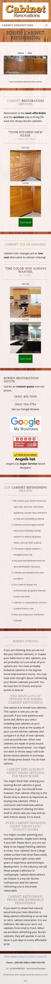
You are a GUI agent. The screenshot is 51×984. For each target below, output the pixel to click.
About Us (23, 956)
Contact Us (42, 956)
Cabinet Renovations (17, 25)
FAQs (32, 956)
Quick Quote (25, 222)
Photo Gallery (10, 956)
